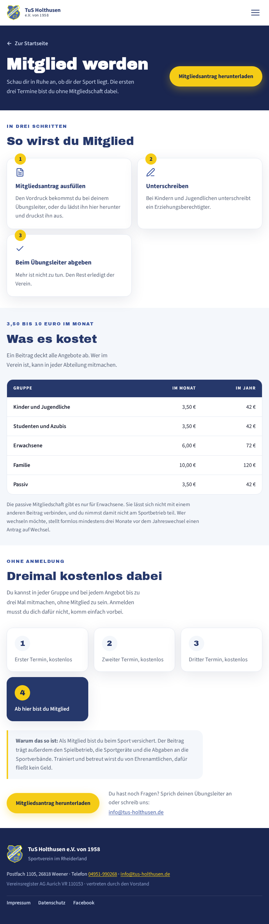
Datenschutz (51, 902)
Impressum (18, 902)
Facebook (84, 902)
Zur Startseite (27, 43)
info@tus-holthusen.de (136, 812)
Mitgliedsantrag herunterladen (216, 76)
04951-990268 (102, 874)
